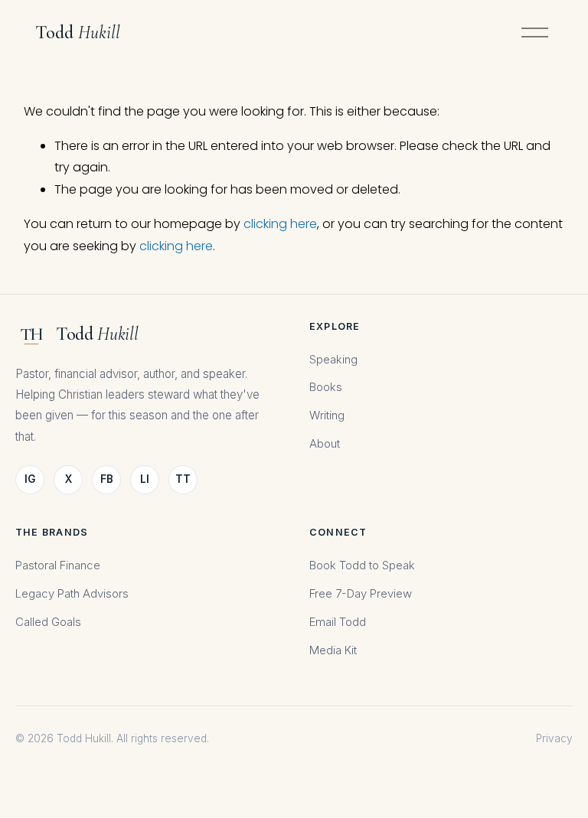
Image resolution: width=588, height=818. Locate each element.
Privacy (554, 738)
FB (106, 479)
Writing (327, 415)
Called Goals (48, 622)
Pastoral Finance (57, 565)
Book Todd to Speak (362, 565)
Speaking (333, 360)
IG (29, 479)
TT (183, 479)
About (324, 444)
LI (144, 479)
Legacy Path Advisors (72, 594)
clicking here (280, 224)
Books (325, 387)
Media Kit (333, 650)
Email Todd (337, 622)
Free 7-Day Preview (360, 594)
